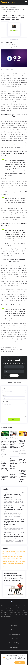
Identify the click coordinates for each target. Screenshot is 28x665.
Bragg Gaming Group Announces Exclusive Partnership (4, 466)
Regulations (10, 553)
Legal (4, 551)
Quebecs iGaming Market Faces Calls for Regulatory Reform (13, 463)
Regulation (22, 551)
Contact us (14, 630)
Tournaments (11, 561)
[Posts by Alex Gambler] (14, 26)
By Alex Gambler (3, 438)
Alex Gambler (14, 30)
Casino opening (6, 558)
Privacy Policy (14, 638)
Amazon (23, 561)
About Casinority (14, 647)
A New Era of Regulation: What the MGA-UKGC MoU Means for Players (13, 509)
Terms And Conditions (14, 634)
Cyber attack (17, 561)
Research (5, 561)
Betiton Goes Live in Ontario (13, 476)
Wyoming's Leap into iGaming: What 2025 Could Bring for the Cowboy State (22, 475)
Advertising (13, 558)
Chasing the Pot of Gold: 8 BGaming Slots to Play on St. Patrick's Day (5, 446)
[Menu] (26, 2)
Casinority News (4, 7)
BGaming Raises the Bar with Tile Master (22, 461)
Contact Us (9, 583)
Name (4, 388)
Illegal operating (14, 556)
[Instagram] (17, 39)
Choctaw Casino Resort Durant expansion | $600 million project (13, 535)
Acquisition (7, 349)
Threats (21, 558)
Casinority (14, 625)
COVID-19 (16, 551)
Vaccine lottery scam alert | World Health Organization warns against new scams (14, 523)
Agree (19, 662)
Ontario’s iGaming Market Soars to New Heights (14, 444)
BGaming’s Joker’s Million (4, 477)
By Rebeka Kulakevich (9, 519)
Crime (17, 558)
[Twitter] (13, 39)
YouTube (5, 563)
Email (4, 395)
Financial (8, 551)
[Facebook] (10, 39)
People (12, 551)
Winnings (5, 553)
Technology (16, 553)
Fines (9, 556)
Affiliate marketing (16, 349)
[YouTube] (15, 39)
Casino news (13, 7)
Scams (20, 556)
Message (5, 401)
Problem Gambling (14, 643)
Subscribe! (14, 375)
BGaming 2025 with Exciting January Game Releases (22, 444)
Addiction (5, 556)
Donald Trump (10, 563)
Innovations (22, 553)
